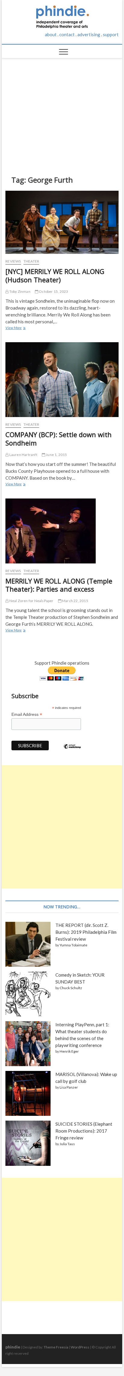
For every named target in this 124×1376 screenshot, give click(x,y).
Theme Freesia (56, 1347)
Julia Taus (67, 1144)
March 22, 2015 (74, 600)
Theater (31, 261)
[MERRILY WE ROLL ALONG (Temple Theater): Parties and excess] (62, 530)
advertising (88, 34)
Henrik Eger (69, 1051)
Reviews (13, 261)
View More (15, 328)
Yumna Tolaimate (73, 945)
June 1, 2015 (56, 454)
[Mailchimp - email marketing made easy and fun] (72, 750)
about (51, 34)
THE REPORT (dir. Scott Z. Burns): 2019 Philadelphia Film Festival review (85, 932)
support (111, 34)
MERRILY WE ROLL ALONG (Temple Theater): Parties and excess (58, 585)
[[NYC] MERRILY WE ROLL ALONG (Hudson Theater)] (62, 222)
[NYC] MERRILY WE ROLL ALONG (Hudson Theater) (54, 275)
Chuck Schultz (71, 988)
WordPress (80, 1347)
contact (67, 34)
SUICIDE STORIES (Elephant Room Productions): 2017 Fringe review (83, 1130)
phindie (12, 1346)
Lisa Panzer (69, 1087)
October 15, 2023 (53, 291)
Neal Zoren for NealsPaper (30, 600)
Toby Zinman (19, 291)
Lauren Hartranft (22, 454)
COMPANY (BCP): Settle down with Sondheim (58, 438)
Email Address (26, 714)
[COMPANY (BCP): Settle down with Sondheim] (62, 379)
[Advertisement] (62, 112)
